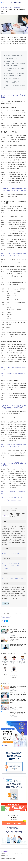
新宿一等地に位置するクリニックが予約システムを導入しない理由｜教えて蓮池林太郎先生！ (18, 631)
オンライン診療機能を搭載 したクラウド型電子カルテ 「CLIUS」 (17, 515)
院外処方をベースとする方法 (11, 61)
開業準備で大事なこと (17, 7)
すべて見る (24, 653)
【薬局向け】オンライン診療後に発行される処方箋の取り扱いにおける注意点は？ (14, 82)
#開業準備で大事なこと (6, 617)
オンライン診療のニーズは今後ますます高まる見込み (14, 86)
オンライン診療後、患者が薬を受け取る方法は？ (14, 55)
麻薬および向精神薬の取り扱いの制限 (13, 75)
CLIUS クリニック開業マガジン (6, 7)
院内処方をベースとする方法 (11, 58)
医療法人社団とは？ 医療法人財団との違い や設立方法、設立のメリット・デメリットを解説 (18, 639)
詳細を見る (6, 603)
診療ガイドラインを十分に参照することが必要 (15, 73)
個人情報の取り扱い (5, 855)
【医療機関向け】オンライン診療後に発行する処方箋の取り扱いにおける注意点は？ (14, 64)
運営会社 (3, 853)
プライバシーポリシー (19, 853)
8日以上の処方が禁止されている (12, 78)
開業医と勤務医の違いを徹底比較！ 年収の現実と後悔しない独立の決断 (18, 645)
